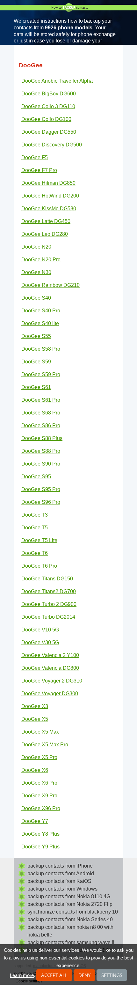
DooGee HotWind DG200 (50, 195)
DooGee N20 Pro (41, 259)
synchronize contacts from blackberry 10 (72, 911)
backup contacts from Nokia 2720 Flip (69, 904)
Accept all (54, 975)
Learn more (22, 975)
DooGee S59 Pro (40, 374)
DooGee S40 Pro (40, 310)
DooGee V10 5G (40, 629)
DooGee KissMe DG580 (48, 208)
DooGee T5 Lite (39, 540)
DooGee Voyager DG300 (49, 693)
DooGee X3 (34, 706)
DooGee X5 (34, 719)
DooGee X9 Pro (39, 795)
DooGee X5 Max (40, 732)
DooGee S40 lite (40, 323)
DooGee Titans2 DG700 (48, 591)
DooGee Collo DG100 (46, 119)
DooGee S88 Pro (40, 451)
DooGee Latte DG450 (45, 221)
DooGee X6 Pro (39, 783)
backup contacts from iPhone (60, 866)
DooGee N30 (36, 272)
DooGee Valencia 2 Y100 (50, 655)
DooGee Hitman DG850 (48, 183)
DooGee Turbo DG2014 (48, 617)
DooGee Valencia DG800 (50, 668)
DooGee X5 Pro (39, 757)
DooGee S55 (36, 336)
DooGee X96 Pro (40, 808)
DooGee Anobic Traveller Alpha (57, 81)
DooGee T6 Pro (39, 566)
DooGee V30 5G (40, 642)
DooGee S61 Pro (40, 400)
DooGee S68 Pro (40, 412)
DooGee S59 (36, 361)
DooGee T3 (34, 515)
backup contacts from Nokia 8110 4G (68, 896)
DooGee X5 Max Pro (44, 744)
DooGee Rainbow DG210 (50, 285)
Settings (111, 975)
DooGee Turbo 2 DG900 (48, 604)
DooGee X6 (34, 770)
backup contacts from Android (60, 873)
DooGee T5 (34, 527)
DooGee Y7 (34, 821)
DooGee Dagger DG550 (48, 132)
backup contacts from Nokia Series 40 (70, 919)
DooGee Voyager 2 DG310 (51, 680)
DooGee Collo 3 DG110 (48, 106)
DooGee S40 (36, 298)
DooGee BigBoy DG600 (48, 93)
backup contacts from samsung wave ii (70, 942)
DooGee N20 (36, 247)
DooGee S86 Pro (40, 425)
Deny (84, 975)
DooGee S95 (36, 476)
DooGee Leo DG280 (44, 234)
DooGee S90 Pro (40, 463)
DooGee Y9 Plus (40, 846)
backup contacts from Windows (62, 889)
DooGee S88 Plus (41, 438)
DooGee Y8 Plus (40, 834)
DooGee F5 (34, 157)
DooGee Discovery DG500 (51, 144)
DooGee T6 (34, 553)
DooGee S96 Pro (40, 502)
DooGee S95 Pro (40, 489)
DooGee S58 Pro (40, 349)
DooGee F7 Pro (39, 170)
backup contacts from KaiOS (59, 881)
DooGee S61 (36, 387)
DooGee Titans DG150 (47, 578)
